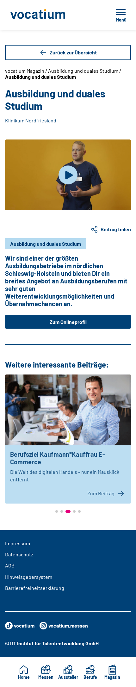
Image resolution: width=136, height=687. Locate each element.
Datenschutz (19, 554)
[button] (56, 511)
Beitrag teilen (116, 229)
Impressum (17, 543)
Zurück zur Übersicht (73, 52)
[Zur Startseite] (52, 15)
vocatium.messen (68, 625)
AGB (10, 565)
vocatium (24, 625)
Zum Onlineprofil (68, 322)
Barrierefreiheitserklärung (34, 588)
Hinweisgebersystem (28, 577)
